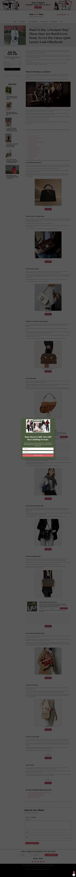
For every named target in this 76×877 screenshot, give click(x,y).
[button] (53, 419)
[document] (38, 438)
